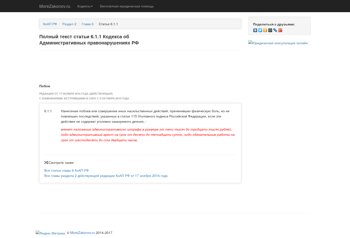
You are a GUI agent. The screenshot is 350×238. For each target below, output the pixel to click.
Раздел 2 (69, 23)
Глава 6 (88, 23)
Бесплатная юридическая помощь (127, 6)
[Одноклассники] (265, 29)
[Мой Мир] (270, 29)
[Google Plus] (280, 29)
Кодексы (83, 6)
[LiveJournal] (275, 29)
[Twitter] (260, 29)
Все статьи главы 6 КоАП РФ (66, 170)
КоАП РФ (50, 23)
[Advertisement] (140, 66)
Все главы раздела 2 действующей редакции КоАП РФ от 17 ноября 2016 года (106, 175)
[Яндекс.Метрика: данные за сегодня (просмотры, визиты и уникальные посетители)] (50, 233)
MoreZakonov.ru (54, 6)
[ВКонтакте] (255, 29)
